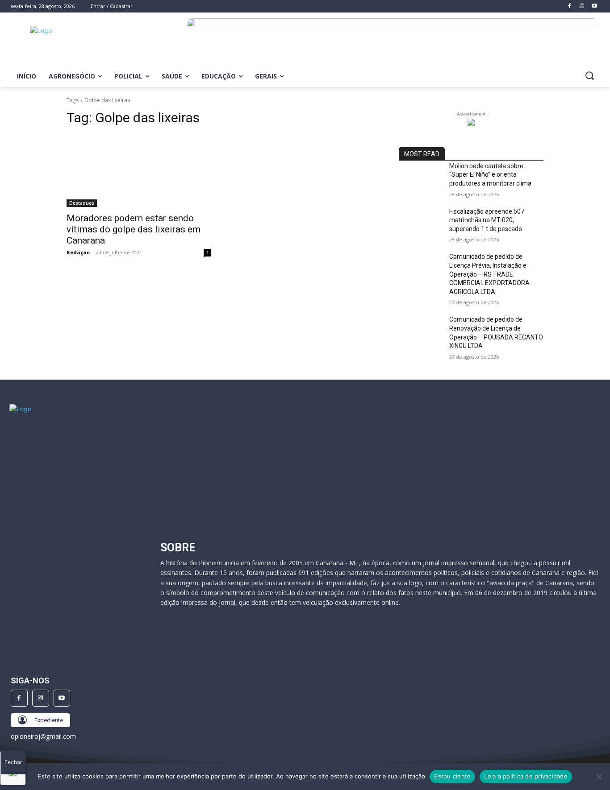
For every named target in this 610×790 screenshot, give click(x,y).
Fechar (13, 762)
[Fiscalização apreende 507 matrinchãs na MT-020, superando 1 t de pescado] (420, 222)
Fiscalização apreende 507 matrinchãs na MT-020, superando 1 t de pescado (486, 220)
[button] (589, 75)
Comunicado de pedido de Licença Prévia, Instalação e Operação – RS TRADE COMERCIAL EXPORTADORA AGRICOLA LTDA (489, 274)
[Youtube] (62, 698)
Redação (78, 252)
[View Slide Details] (393, 43)
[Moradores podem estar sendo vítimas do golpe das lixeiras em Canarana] (139, 171)
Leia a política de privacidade (526, 776)
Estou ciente (452, 776)
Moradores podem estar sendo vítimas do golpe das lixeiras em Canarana (134, 229)
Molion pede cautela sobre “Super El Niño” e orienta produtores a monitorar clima (490, 174)
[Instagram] (40, 698)
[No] (598, 776)
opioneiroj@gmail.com (43, 736)
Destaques (81, 203)
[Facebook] (19, 698)
